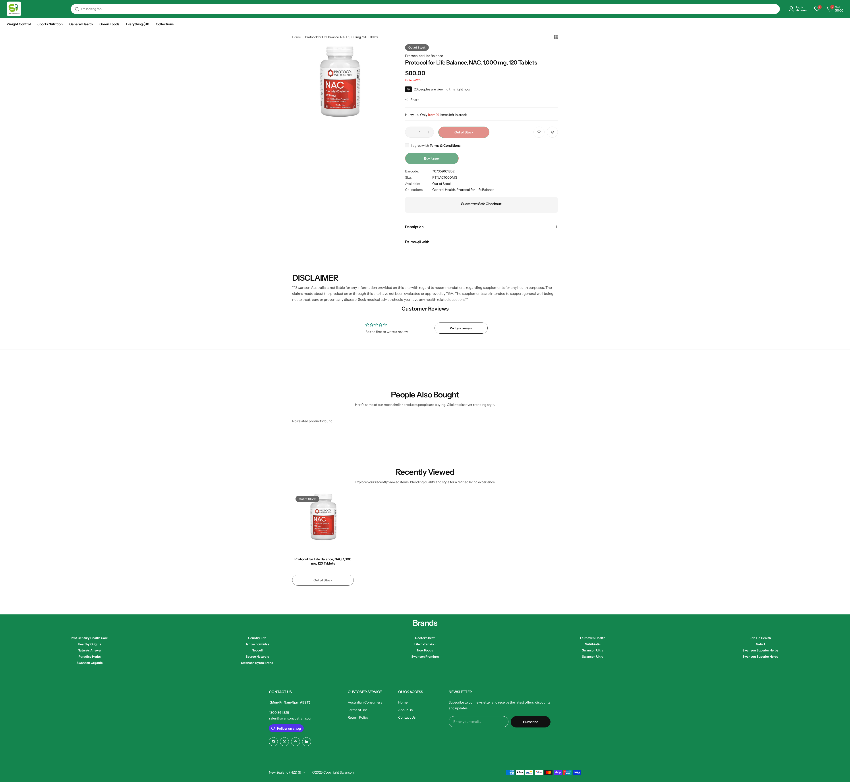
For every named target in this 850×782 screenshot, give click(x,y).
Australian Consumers (365, 702)
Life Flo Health (760, 638)
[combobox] (425, 9)
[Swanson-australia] (14, 9)
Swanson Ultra (592, 650)
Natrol (760, 644)
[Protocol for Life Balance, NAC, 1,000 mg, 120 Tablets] (323, 523)
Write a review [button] (461, 328)
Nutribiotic (593, 644)
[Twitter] (284, 741)
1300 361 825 (279, 712)
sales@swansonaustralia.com (291, 718)
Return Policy (358, 717)
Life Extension (425, 644)
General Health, (444, 190)
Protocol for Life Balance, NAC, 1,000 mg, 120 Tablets (322, 561)
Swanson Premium (425, 657)
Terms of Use (357, 710)
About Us (405, 710)
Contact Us (406, 717)
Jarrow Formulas (257, 644)
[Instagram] (273, 741)
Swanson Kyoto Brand (257, 663)
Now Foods (425, 650)
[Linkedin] (306, 741)
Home (296, 37)
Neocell (257, 650)
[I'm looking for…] (77, 9)
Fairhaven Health (592, 638)
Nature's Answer (89, 650)
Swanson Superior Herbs (760, 650)
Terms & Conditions (445, 145)
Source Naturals (257, 657)
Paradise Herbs (90, 657)
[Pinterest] (295, 741)
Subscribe (530, 722)
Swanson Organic (90, 663)
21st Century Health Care (89, 638)
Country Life (257, 638)
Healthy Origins (89, 644)
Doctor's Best (425, 638)
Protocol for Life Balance (424, 56)
